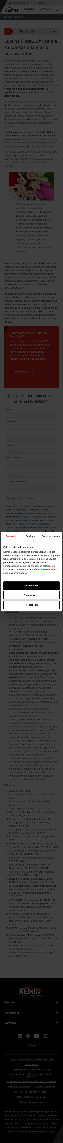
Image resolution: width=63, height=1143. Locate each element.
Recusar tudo (31, 604)
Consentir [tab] (11, 536)
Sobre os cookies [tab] (51, 536)
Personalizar (29, 595)
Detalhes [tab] (30, 536)
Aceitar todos (31, 585)
